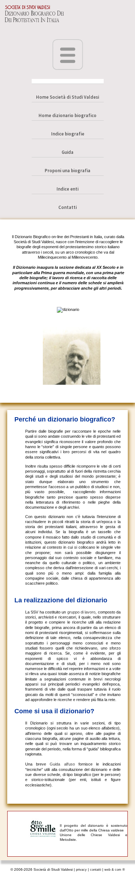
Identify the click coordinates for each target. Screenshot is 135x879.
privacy (81, 869)
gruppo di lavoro (81, 612)
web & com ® (114, 869)
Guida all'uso (62, 764)
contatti (95, 869)
